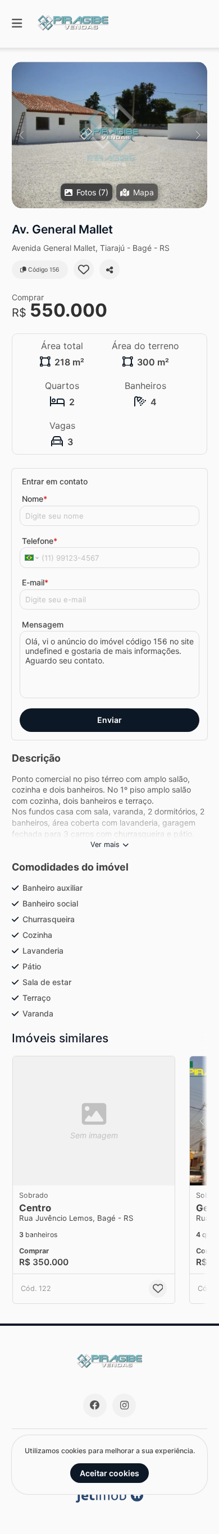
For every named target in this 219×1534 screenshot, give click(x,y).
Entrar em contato (55, 481)
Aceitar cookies (109, 1473)
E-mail (35, 582)
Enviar (109, 720)
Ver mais (105, 844)
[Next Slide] (198, 135)
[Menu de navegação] (17, 24)
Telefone (39, 541)
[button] (109, 135)
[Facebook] (95, 1405)
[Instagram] (124, 1405)
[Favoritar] (84, 269)
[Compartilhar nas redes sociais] (109, 269)
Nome (34, 498)
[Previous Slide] (21, 135)
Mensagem (42, 624)
